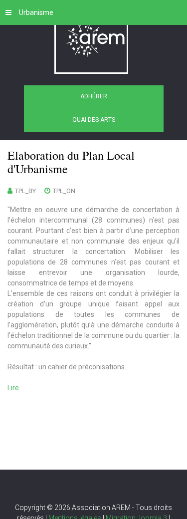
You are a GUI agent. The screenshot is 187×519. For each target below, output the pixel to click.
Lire (13, 388)
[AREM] (93, 41)
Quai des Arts (93, 119)
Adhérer (93, 96)
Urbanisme (36, 12)
